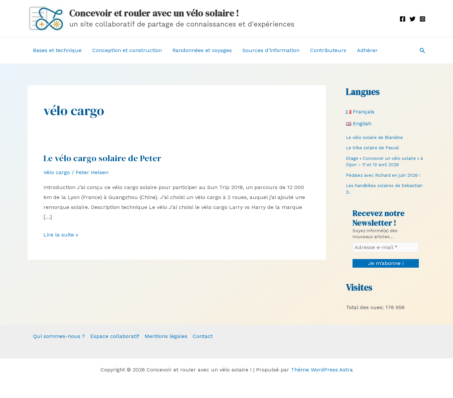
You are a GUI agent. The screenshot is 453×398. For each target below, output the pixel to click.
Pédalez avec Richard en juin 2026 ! (383, 175)
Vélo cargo (56, 172)
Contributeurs (328, 50)
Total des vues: (365, 307)
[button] (422, 50)
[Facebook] (403, 19)
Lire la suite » (60, 235)
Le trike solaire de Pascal (372, 147)
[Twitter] (413, 19)
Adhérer (367, 50)
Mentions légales (166, 336)
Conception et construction (127, 50)
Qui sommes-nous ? (59, 336)
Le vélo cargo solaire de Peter (102, 158)
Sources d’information (270, 50)
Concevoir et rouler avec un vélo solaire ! (154, 13)
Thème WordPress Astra (322, 369)
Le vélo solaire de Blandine (374, 137)
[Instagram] (422, 19)
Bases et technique (57, 50)
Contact (203, 336)
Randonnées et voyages (202, 50)
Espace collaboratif (114, 336)
